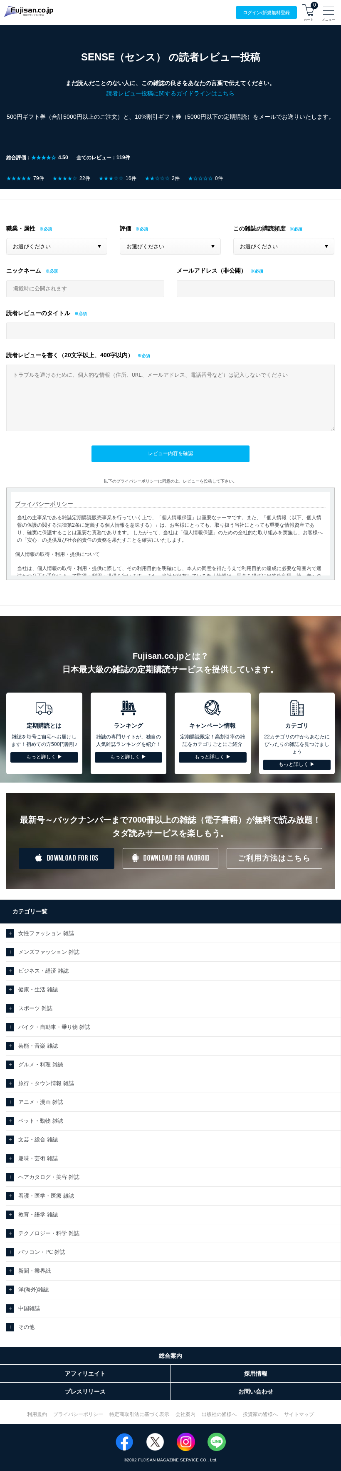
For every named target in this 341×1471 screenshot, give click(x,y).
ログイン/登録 (266, 12)
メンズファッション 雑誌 (48, 952)
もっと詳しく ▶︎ (44, 757)
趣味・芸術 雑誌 (38, 1158)
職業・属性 (20, 228)
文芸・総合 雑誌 (38, 1139)
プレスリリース (85, 1391)
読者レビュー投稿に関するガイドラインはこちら (170, 93)
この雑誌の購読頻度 (259, 228)
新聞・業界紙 (34, 1271)
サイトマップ (299, 1414)
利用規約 (37, 1414)
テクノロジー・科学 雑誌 (48, 1233)
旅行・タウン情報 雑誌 (46, 1083)
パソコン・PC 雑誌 (41, 1252)
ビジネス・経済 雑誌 (43, 971)
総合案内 (170, 1355)
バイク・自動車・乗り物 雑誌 (54, 1027)
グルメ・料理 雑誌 (40, 1064)
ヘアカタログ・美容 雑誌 (48, 1177)
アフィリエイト (85, 1373)
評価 (125, 228)
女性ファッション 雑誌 (46, 933)
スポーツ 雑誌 (35, 1008)
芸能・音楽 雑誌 (38, 1046)
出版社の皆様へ (219, 1414)
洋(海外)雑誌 (33, 1289)
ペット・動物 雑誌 (40, 1121)
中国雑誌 (29, 1308)
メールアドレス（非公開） (212, 270)
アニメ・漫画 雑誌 (40, 1102)
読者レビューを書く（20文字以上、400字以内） (69, 355)
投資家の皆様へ (260, 1414)
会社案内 (185, 1414)
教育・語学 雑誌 (38, 1214)
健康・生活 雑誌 (38, 989)
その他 (26, 1327)
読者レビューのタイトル (38, 313)
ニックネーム (23, 270)
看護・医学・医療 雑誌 (46, 1196)
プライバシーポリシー (78, 1414)
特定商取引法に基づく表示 (139, 1414)
